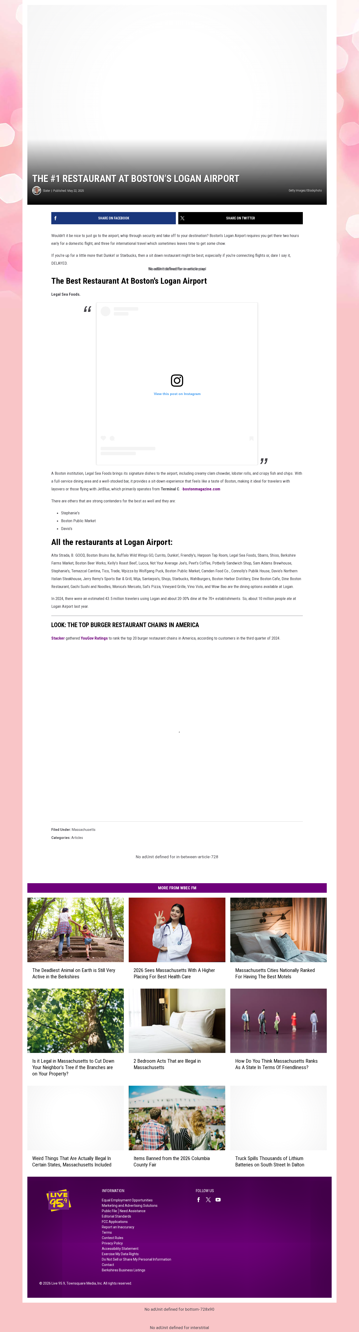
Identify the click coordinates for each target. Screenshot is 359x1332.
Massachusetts (83, 830)
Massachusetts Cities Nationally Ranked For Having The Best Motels (275, 973)
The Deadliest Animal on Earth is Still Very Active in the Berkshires (73, 973)
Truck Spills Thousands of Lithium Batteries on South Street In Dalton (269, 1161)
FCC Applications (115, 1222)
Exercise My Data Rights (120, 1254)
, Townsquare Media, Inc (83, 1283)
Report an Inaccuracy (118, 1227)
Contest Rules (112, 1238)
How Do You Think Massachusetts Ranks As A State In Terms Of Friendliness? (276, 1064)
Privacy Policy (112, 1243)
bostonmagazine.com (201, 488)
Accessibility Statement (120, 1249)
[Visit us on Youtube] (220, 1200)
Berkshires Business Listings (123, 1270)
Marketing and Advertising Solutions (130, 1206)
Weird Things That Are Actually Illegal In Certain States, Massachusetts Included (71, 1161)
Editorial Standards (116, 1216)
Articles (77, 838)
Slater (46, 190)
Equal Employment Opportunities (127, 1200)
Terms (107, 1232)
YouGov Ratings (94, 638)
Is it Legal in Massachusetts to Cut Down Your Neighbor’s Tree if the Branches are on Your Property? (73, 1067)
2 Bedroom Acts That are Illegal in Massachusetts (167, 1064)
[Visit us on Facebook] (200, 1200)
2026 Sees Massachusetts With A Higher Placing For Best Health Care (174, 973)
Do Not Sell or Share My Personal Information (136, 1259)
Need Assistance (133, 1211)
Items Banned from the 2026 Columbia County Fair (172, 1161)
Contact (108, 1265)
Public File (109, 1211)
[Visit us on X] (210, 1200)
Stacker (58, 638)
